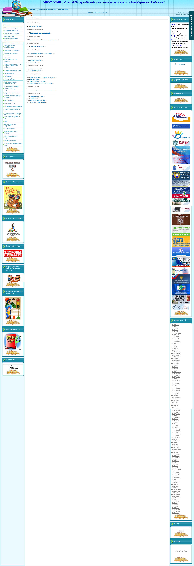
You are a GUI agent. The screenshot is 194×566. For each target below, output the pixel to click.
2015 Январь (175, 358)
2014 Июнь (175, 348)
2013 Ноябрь (175, 336)
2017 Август (175, 407)
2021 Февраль (176, 477)
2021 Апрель (175, 481)
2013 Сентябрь (176, 333)
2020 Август (175, 467)
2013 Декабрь (176, 338)
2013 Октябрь (176, 335)
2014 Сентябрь (176, 351)
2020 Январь (175, 456)
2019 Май (174, 442)
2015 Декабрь (176, 377)
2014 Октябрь (176, 353)
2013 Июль (175, 330)
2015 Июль (175, 368)
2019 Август (175, 447)
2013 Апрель (175, 325)
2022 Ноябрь (175, 513)
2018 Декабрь (176, 434)
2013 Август (175, 331)
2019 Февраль (176, 437)
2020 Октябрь (176, 471)
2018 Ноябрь (175, 432)
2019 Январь (175, 435)
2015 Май (174, 365)
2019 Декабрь (176, 454)
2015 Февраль (176, 360)
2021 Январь (175, 476)
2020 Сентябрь (176, 469)
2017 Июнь (175, 403)
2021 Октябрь (176, 491)
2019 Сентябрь (176, 449)
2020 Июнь (175, 464)
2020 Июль (175, 466)
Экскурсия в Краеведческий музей (40, 33)
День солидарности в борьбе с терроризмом (43, 77)
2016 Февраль (176, 380)
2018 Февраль (176, 417)
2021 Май (174, 482)
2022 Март (175, 499)
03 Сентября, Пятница (33, 86)
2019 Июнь (175, 444)
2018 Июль (175, 425)
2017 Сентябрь (176, 408)
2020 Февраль (176, 457)
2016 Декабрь (176, 393)
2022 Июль (175, 506)
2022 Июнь (175, 504)
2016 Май (174, 385)
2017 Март (175, 398)
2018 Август (175, 427)
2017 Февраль (176, 397)
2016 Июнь (175, 387)
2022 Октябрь (176, 511)
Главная (89, 12)
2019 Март (175, 439)
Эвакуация (33, 98)
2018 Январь (175, 415)
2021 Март (175, 479)
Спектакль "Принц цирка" (37, 46)
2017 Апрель (175, 400)
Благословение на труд (36, 96)
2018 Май (174, 422)
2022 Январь (175, 496)
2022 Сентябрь (176, 509)
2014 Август (175, 350)
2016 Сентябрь (176, 388)
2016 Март (175, 382)
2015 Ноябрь (175, 375)
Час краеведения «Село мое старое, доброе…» (43, 39)
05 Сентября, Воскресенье (35, 74)
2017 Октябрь (176, 410)
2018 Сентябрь (176, 429)
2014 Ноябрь (175, 355)
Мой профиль (96, 12)
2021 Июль (175, 486)
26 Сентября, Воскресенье (35, 29)
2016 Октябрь (176, 390)
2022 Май (174, 503)
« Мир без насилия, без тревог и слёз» (41, 83)
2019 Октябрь (176, 450)
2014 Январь (175, 340)
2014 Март (175, 343)
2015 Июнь (175, 367)
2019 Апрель (175, 440)
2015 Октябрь (176, 373)
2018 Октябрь (176, 430)
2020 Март (175, 459)
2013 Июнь (175, 328)
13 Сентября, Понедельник (35, 65)
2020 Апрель (175, 461)
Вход (105, 12)
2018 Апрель (175, 420)
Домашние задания (35, 60)
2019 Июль (175, 445)
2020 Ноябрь (175, 472)
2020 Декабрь (176, 474)
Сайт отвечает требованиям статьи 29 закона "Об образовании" (48, 9)
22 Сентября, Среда (33, 43)
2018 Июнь (175, 424)
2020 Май (174, 462)
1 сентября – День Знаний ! (38, 102)
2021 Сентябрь (176, 489)
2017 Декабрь (176, 414)
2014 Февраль (176, 341)
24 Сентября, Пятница (33, 36)
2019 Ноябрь (175, 452)
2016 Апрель (175, 383)
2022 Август (175, 508)
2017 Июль (175, 405)
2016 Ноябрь (175, 392)
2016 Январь (175, 378)
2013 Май (174, 326)
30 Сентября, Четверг (33, 22)
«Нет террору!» (34, 79)
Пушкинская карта (35, 68)
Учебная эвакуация (35, 70)
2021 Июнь (175, 484)
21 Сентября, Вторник (33, 49)
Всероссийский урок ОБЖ (37, 100)
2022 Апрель (175, 501)
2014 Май (174, 346)
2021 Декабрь (176, 494)
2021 (33, 18)
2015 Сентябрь (176, 372)
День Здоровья (34, 62)
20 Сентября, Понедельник (35, 56)
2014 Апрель (175, 345)
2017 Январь (175, 395)
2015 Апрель (175, 363)
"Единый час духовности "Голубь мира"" (41, 53)
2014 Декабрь (176, 356)
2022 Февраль (176, 497)
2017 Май (174, 402)
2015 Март (175, 361)
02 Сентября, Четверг (33, 93)
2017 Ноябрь (175, 412)
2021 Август (175, 487)
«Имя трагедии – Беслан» (37, 81)
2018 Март (175, 419)
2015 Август (175, 370)
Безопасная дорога (35, 26)
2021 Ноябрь (175, 492)
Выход (102, 12)
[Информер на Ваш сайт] (181, 69)
